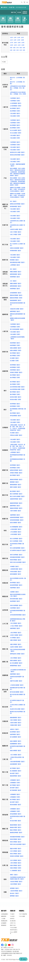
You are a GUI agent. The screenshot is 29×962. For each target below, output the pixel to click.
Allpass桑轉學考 (13, 932)
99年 (11, 47)
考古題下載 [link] (11, 7)
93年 (14, 50)
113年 (18, 37)
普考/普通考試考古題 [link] (21, 7)
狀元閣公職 (12, 920)
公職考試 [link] (5, 7)
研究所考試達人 (14, 929)
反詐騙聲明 (3, 923)
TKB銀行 (12, 914)
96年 (20, 47)
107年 (11, 42)
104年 (22, 42)
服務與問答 (3, 916)
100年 (22, 45)
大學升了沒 (12, 923)
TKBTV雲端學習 (23, 914)
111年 (11, 40)
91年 (20, 50)
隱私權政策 (3, 925)
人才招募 (3, 918)
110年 (15, 40)
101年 (19, 45)
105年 (19, 42)
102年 (15, 45)
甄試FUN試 (13, 925)
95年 (24, 47)
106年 (15, 42)
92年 (17, 50)
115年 (11, 37)
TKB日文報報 (13, 927)
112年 (22, 37)
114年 (15, 37)
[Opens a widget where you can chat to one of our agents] (23, 959)
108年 (22, 40)
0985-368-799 (16, 949)
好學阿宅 (12, 918)
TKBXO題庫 (22, 916)
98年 (14, 47)
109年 (18, 40)
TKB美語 (12, 916)
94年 (11, 50)
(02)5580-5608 (8, 949)
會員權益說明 (4, 920)
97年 (17, 47)
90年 (24, 50)
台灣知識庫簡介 (4, 914)
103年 (11, 45)
